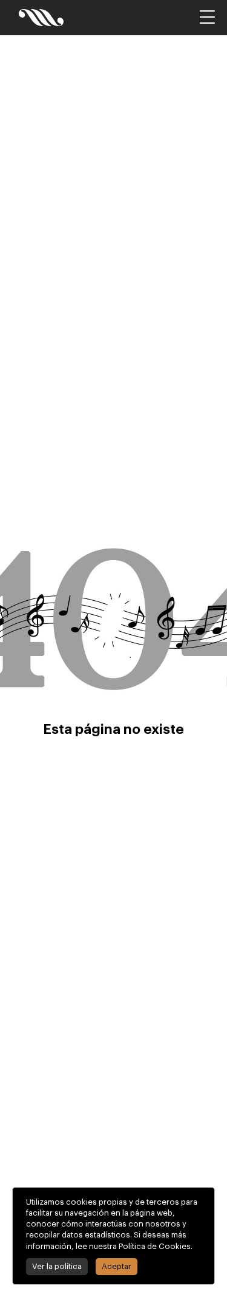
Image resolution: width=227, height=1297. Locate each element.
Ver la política (57, 1266)
